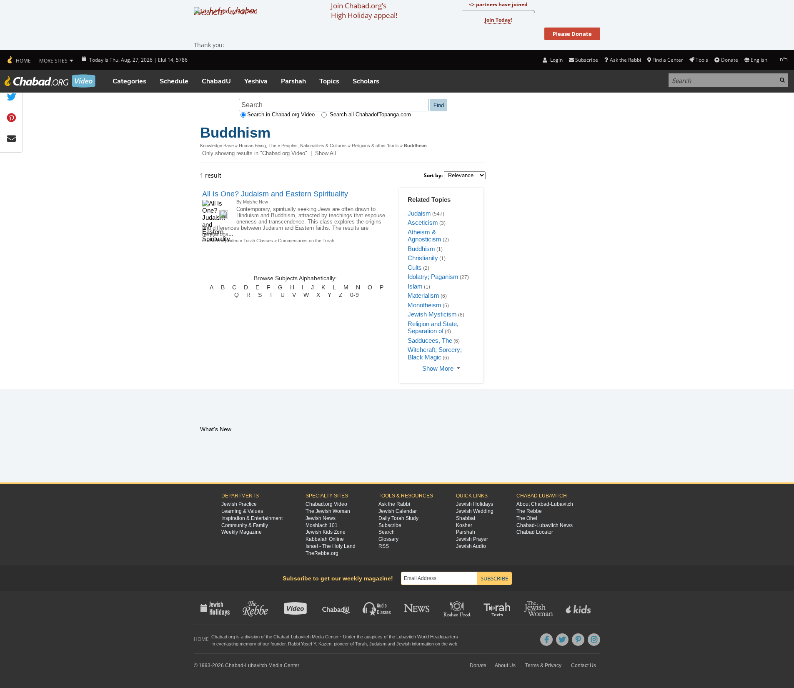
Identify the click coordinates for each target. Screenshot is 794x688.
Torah (361, 643)
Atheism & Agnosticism (424, 235)
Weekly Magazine (241, 532)
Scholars (366, 81)
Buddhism (421, 248)
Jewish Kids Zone (326, 532)
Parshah (293, 81)
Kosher (464, 525)
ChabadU (216, 81)
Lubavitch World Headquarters (427, 636)
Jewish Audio (471, 546)
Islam (415, 286)
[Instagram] (594, 639)
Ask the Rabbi (625, 59)
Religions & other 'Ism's (375, 145)
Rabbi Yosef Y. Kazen (309, 643)
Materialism (423, 295)
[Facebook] (546, 639)
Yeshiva (256, 81)
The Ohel (526, 518)
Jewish (403, 643)
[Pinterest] (578, 639)
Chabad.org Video (326, 504)
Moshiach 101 (322, 525)
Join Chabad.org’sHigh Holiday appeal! (364, 10)
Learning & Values (242, 511)
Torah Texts (498, 608)
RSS (383, 546)
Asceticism (423, 222)
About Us (505, 665)
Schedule (174, 81)
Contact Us (583, 665)
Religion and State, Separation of (433, 327)
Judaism (419, 213)
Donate (729, 59)
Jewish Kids (579, 608)
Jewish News (321, 518)
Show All (325, 153)
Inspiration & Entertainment (252, 518)
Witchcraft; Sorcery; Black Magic (435, 353)
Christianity (423, 257)
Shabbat (465, 518)
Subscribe (389, 525)
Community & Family (244, 525)
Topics (329, 81)
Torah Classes (258, 240)
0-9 (354, 294)
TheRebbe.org (322, 553)
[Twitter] (562, 639)
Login (555, 59)
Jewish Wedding (474, 511)
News (417, 608)
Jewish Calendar (397, 511)
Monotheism (424, 305)
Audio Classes (377, 608)
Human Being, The (257, 145)
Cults (415, 267)
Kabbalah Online (325, 539)
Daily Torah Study (398, 518)
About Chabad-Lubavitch (544, 504)
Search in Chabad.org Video (281, 114)
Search (386, 532)
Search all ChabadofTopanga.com (370, 114)
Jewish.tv (296, 608)
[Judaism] (18, 60)
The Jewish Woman (328, 511)
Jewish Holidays (474, 504)
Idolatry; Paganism (433, 276)
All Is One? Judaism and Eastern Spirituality (275, 194)
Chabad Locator (534, 532)
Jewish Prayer (472, 539)
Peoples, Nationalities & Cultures (314, 145)
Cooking (458, 608)
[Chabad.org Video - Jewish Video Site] (50, 81)
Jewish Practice (239, 504)
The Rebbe (529, 511)
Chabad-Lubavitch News (544, 525)
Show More (437, 368)
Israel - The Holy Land (331, 546)
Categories (129, 81)
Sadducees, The (430, 340)
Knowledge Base (217, 145)
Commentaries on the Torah (306, 240)
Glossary (388, 539)
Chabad (281, 636)
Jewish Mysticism (432, 314)
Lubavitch (301, 636)
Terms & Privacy (543, 665)
